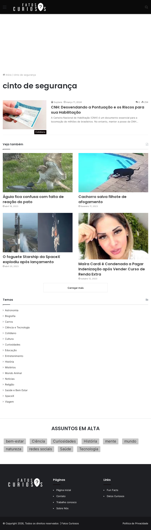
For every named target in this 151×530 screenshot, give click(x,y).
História (9, 361)
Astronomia (11, 310)
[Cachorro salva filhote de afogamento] (113, 172)
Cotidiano (10, 333)
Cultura (9, 338)
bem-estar (15, 441)
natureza (13, 449)
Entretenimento (14, 355)
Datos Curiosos (115, 496)
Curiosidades (12, 344)
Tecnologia (88, 449)
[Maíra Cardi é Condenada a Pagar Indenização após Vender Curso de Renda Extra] (113, 236)
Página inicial (63, 490)
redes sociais (40, 449)
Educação (11, 350)
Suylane (58, 102)
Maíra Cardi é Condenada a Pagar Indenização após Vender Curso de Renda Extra (111, 269)
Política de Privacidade (135, 523)
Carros (9, 321)
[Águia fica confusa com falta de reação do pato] (38, 172)
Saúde (65, 449)
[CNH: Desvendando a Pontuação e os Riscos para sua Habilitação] (24, 114)
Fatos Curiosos (70, 523)
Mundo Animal (13, 373)
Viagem (9, 401)
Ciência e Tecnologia (17, 327)
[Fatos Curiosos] (29, 7)
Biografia (10, 316)
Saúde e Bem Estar (16, 390)
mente (110, 441)
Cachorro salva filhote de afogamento (102, 199)
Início (8, 74)
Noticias (10, 378)
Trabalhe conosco (66, 502)
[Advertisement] (75, 43)
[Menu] (4, 8)
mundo (130, 441)
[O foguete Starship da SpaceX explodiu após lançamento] (38, 232)
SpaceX (9, 395)
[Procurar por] (146, 8)
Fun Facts (112, 490)
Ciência (38, 441)
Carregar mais (76, 287)
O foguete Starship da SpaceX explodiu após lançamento (31, 259)
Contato (61, 496)
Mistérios (10, 367)
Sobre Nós (62, 508)
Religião (9, 384)
